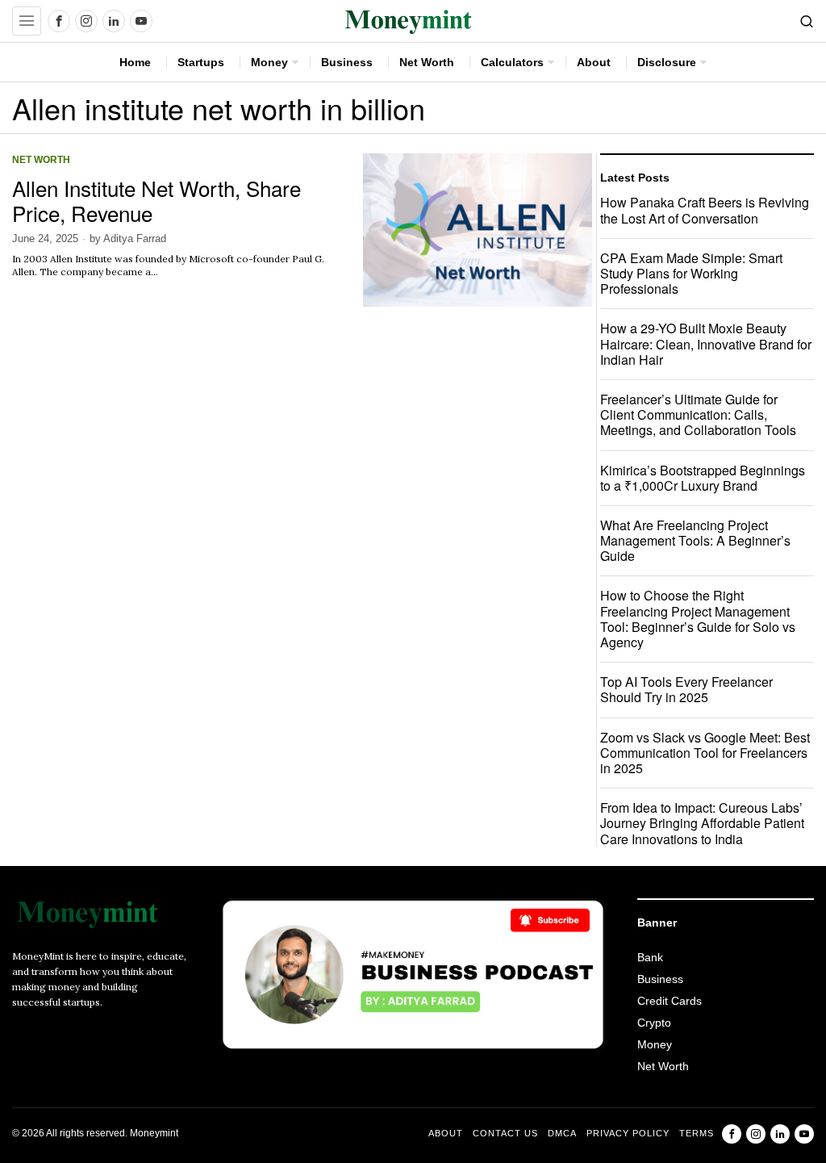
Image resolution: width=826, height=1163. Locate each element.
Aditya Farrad (134, 238)
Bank (650, 957)
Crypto (654, 1022)
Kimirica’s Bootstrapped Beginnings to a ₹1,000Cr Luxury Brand (702, 477)
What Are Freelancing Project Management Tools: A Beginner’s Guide (695, 540)
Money (654, 1044)
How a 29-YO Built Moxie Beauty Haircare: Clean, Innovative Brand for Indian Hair (705, 343)
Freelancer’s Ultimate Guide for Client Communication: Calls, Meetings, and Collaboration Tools (698, 414)
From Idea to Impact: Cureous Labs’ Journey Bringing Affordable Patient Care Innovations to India (702, 823)
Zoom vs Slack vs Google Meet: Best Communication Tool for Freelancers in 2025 (705, 753)
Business (660, 979)
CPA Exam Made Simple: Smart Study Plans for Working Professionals (691, 273)
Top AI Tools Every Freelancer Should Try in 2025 (686, 689)
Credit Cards (669, 1000)
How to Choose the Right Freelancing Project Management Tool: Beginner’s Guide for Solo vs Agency (697, 619)
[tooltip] (59, 21)
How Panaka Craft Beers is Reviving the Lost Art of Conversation (704, 210)
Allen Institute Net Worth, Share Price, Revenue (156, 200)
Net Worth (41, 159)
